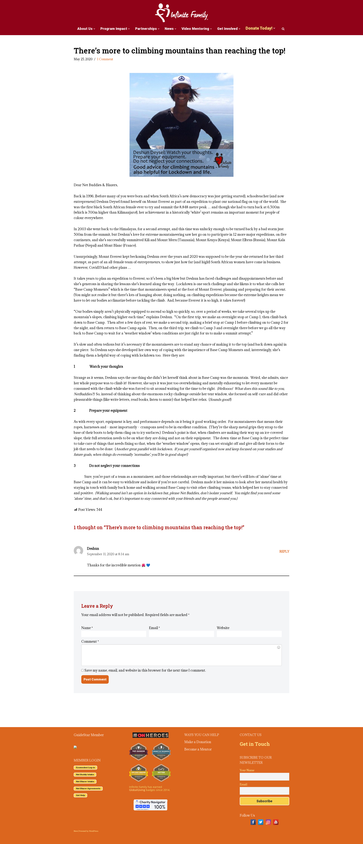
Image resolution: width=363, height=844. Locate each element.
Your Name (247, 770)
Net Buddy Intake (85, 774)
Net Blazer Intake (85, 781)
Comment (90, 641)
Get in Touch (255, 744)
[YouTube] (276, 822)
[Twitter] (261, 822)
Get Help (80, 795)
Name (87, 628)
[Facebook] (253, 822)
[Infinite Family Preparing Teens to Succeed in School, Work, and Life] (181, 13)
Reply (284, 551)
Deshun (93, 548)
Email (154, 628)
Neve (76, 831)
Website (223, 628)
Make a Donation (197, 742)
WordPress (93, 831)
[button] (94, 29)
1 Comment (105, 59)
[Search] (283, 28)
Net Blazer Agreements (88, 788)
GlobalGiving (137, 790)
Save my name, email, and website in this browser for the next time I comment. (145, 670)
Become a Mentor (198, 749)
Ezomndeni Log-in (85, 767)
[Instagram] (268, 822)
